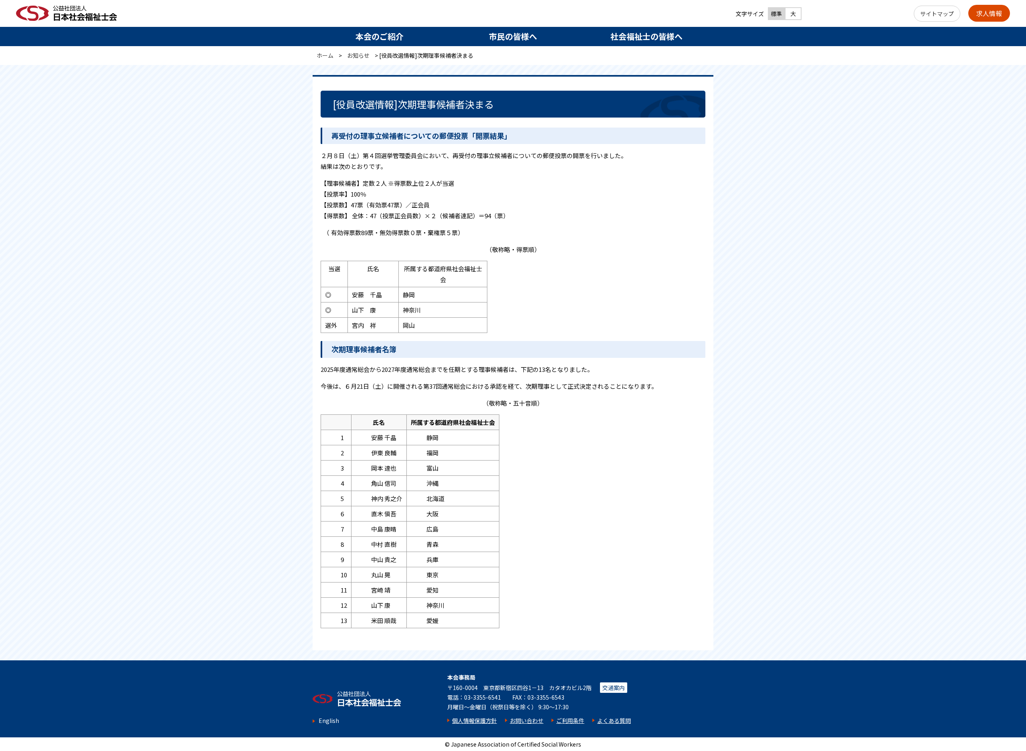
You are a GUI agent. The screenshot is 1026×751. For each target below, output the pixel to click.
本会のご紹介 (379, 36)
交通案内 (613, 688)
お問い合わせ (526, 720)
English (329, 721)
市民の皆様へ (513, 36)
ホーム (325, 55)
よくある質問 (614, 720)
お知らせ (358, 55)
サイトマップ (937, 14)
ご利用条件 (570, 720)
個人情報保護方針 (474, 720)
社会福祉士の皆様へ (646, 36)
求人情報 (989, 13)
